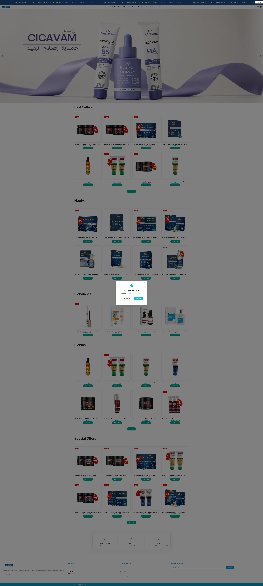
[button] (259, 2)
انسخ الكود (138, 298)
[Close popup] (145, 283)
